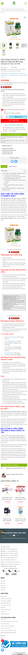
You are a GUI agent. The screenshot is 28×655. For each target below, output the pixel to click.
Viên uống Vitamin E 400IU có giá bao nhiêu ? (14, 185)
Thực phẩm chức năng (6, 605)
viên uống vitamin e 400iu (16, 75)
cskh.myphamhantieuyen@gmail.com (11, 562)
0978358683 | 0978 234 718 (9, 557)
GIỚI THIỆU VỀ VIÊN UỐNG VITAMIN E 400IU (14, 173)
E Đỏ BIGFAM (8, 347)
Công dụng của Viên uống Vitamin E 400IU (15, 176)
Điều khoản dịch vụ (5, 623)
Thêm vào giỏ (18, 116)
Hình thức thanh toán (7, 153)
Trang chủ (3, 9)
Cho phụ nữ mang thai (13, 69)
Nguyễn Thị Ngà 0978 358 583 (14, 474)
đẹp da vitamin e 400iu (12, 73)
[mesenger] (12, 161)
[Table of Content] (25, 171)
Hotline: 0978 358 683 (7, 148)
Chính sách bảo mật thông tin (7, 626)
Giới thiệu (3, 583)
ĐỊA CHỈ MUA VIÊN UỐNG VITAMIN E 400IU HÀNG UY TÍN (14, 189)
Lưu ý (6, 183)
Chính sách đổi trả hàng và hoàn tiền (9, 621)
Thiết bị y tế (3, 611)
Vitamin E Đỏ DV (9, 353)
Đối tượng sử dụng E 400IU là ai (12, 178)
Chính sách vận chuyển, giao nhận (9, 630)
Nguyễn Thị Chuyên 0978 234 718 (15, 468)
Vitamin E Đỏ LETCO (10, 337)
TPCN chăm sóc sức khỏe (12, 9)
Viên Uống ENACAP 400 (11, 341)
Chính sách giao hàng (7, 152)
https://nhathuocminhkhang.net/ (10, 564)
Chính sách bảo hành (6, 628)
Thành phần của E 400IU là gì (12, 175)
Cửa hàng (3, 585)
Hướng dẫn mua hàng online (9, 150)
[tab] (4, 166)
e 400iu (20, 73)
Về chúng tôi (4, 619)
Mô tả (4, 166)
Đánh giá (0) (13, 166)
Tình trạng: (4, 67)
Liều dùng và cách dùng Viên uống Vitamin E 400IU (15, 180)
